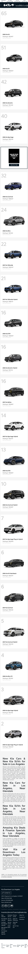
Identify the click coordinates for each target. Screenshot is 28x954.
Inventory (4, 912)
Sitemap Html (18, 946)
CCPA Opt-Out (26, 946)
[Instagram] (5, 905)
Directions (21, 919)
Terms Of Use (11, 946)
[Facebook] (2, 905)
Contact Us (7, 893)
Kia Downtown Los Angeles (3, 945)
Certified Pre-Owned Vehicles (4, 924)
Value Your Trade (14, 165)
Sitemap (14, 945)
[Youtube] (11, 905)
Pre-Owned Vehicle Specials (4, 932)
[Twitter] (8, 905)
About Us (21, 915)
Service (10, 912)
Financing (16, 912)
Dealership (23, 912)
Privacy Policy (7, 946)
